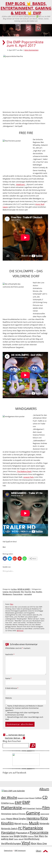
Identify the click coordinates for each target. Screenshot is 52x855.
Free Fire (28, 592)
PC (20, 828)
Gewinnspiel (45, 814)
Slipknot (31, 836)
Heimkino (33, 818)
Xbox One (42, 843)
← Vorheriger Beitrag (15, 735)
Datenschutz (8, 850)
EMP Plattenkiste (15, 805)
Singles (23, 836)
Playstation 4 (22, 832)
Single (17, 836)
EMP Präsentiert (28, 808)
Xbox (33, 843)
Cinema (5, 592)
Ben (11, 604)
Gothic (3, 819)
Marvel (17, 823)
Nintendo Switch (9, 828)
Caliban (38, 798)
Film (22, 592)
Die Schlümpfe (14, 592)
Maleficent (20, 184)
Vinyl (26, 842)
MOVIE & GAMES (23, 589)
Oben (38, 850)
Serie (11, 836)
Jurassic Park (28, 477)
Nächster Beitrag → (13, 738)
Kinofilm (39, 592)
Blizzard (32, 798)
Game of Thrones (18, 813)
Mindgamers (7, 594)
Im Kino (14, 589)
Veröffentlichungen (11, 843)
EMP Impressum (20, 850)
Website (8, 698)
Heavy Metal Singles (16, 818)
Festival (39, 808)
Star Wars (39, 836)
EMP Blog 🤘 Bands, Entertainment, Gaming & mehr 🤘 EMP (26, 8)
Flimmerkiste (6, 813)
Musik (34, 822)
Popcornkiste (18, 594)
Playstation (8, 832)
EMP (18, 802)
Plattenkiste (33, 827)
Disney (11, 803)
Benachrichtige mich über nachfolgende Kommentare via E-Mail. (22, 713)
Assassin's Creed (23, 798)
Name (8, 678)
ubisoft (21, 839)
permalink (28, 594)
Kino (33, 592)
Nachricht (9, 654)
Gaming (33, 813)
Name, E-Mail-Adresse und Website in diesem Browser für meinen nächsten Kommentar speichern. (24, 708)
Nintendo (44, 823)
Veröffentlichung (31, 839)
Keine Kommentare (31, 50)
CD (44, 797)
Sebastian (5, 836)
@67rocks (20, 630)
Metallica (25, 824)
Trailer (16, 839)
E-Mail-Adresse (11, 688)
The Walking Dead (24, 471)
